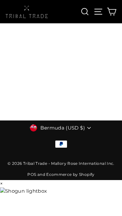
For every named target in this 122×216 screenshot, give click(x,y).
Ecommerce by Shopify (70, 174)
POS (31, 174)
